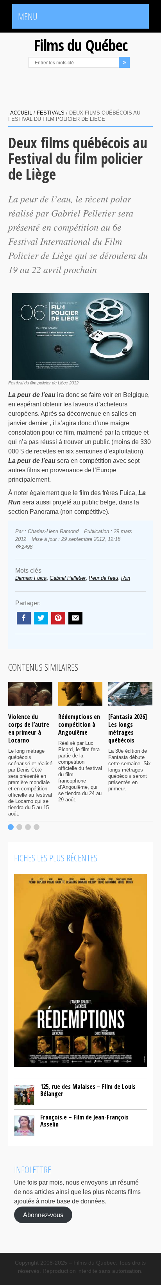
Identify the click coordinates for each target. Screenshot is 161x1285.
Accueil (21, 113)
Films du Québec (80, 45)
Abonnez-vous (43, 1214)
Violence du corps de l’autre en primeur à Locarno (28, 728)
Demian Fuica (31, 578)
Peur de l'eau (103, 578)
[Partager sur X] (41, 618)
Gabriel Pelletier (68, 578)
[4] (36, 827)
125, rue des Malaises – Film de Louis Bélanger (88, 1090)
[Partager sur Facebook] (24, 618)
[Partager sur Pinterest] (58, 618)
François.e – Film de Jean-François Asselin (84, 1120)
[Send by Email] (75, 618)
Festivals (50, 113)
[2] (19, 827)
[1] (11, 827)
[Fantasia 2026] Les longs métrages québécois (127, 728)
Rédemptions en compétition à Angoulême (79, 724)
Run (125, 578)
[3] (28, 827)
